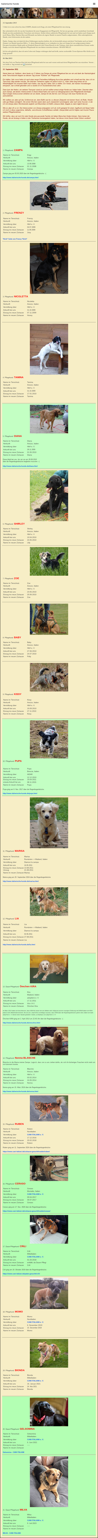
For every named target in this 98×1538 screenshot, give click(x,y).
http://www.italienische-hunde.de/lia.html (19, 945)
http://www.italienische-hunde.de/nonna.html (20, 1091)
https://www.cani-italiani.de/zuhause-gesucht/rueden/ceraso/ (26, 1211)
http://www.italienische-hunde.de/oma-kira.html (21, 1023)
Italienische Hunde (10, 4)
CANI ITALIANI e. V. (35, 1135)
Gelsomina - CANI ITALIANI (14, 1452)
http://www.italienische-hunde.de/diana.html (20, 466)
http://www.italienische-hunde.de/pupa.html (20, 793)
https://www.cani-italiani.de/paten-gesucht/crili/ (21, 1274)
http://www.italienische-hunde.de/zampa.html (21, 178)
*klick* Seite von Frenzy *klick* (15, 239)
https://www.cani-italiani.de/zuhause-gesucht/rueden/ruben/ (26, 1152)
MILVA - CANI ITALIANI (12, 1533)
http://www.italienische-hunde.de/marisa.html (21, 881)
